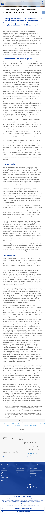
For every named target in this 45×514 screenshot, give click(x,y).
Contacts (3, 475)
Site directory (4, 480)
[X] (27, 487)
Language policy (34, 476)
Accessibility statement (35, 475)
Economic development (24, 423)
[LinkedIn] (30, 487)
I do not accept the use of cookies (23, 511)
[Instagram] (33, 487)
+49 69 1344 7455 (32, 453)
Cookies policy (33, 473)
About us (3, 468)
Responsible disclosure (21, 472)
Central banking (17, 425)
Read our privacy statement (13, 505)
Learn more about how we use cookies (30, 505)
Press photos (4, 473)
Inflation (26, 425)
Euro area (35, 423)
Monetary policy (5, 423)
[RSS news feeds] (42, 487)
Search (39, 4)
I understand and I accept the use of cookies (23, 508)
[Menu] (43, 3)
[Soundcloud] (39, 487)
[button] (43, 1)
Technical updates (20, 470)
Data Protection (33, 468)
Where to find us (5, 477)
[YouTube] (36, 487)
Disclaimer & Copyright (21, 468)
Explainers (3, 472)
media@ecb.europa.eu (34, 456)
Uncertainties (33, 425)
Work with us (4, 470)
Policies (14, 423)
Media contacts (8, 456)
